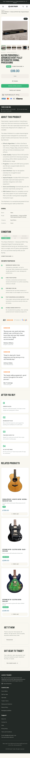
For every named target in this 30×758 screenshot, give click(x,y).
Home (2, 10)
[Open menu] (3, 6)
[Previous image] (22, 41)
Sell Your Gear (4, 694)
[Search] (23, 6)
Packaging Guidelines (6, 710)
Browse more (10, 639)
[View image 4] (19, 47)
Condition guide (17, 66)
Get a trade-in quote (11, 663)
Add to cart (16, 513)
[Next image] (26, 41)
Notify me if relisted (15, 90)
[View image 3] (14, 47)
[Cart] (27, 6)
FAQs (2, 725)
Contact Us (4, 722)
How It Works (4, 691)
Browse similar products (15, 86)
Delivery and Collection (6, 704)
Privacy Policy (4, 728)
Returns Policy (4, 707)
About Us (3, 719)
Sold (15, 76)
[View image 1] (3, 47)
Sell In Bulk (3, 697)
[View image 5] (24, 47)
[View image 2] (8, 47)
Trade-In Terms (5, 700)
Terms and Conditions (6, 731)
